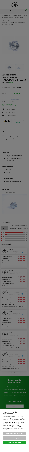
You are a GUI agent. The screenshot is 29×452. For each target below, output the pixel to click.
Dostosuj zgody (14, 438)
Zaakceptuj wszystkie (14, 442)
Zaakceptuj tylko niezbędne (14, 433)
